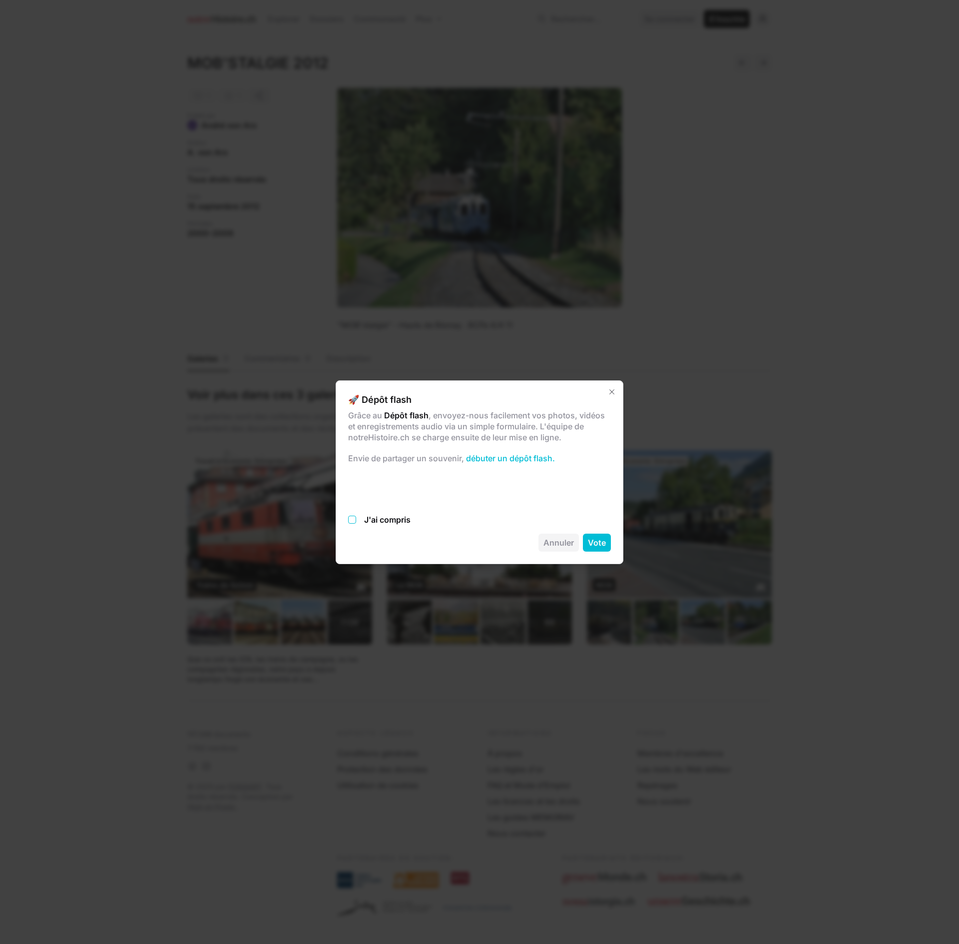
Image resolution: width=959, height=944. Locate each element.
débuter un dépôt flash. (509, 458)
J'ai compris (387, 520)
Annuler (558, 543)
